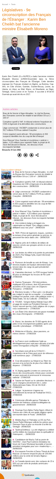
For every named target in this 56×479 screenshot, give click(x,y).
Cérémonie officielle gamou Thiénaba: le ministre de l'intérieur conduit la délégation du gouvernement (31, 402)
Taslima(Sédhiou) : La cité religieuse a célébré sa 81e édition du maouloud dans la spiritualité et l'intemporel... (33, 432)
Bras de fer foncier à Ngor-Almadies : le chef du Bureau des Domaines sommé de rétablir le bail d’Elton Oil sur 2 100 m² (26, 115)
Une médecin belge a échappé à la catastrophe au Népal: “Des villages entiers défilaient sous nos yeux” (31, 225)
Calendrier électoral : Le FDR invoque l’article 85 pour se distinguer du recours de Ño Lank (33, 273)
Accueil (5, 4)
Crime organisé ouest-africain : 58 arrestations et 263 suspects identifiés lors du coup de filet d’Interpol (25, 135)
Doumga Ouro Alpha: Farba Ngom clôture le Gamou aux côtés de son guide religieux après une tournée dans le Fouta (32, 412)
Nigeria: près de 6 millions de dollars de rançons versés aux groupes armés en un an (32, 244)
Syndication (29, 475)
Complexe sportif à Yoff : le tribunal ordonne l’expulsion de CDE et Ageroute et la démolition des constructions (27, 123)
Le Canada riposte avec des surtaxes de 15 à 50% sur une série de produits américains (33, 462)
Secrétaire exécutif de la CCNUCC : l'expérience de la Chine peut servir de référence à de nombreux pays (33, 353)
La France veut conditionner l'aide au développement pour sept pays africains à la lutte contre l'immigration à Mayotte (33, 343)
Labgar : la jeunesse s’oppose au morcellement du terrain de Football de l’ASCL (32, 391)
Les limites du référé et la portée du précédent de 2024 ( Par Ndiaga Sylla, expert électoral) (33, 254)
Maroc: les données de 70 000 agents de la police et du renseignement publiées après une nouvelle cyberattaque (32, 323)
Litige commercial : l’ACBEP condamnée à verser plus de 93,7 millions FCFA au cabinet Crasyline (27, 129)
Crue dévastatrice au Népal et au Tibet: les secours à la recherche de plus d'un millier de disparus (32, 363)
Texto (13, 4)
